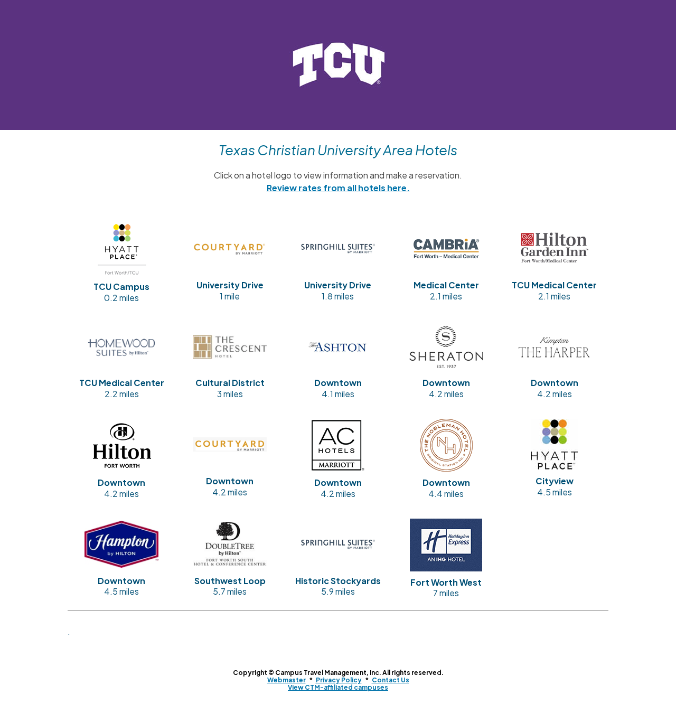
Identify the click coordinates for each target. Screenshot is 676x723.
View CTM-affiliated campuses (338, 687)
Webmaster (286, 680)
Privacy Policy (339, 680)
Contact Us (390, 680)
